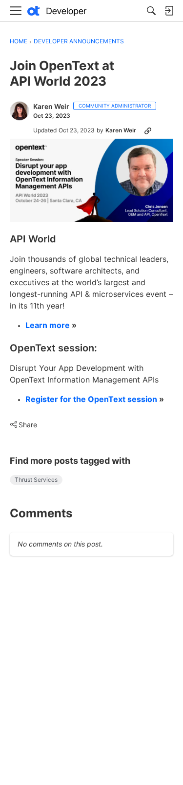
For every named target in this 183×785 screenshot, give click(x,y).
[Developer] (57, 11)
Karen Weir (51, 106)
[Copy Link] (148, 130)
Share (23, 425)
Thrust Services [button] (36, 479)
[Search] (151, 10)
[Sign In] (169, 10)
